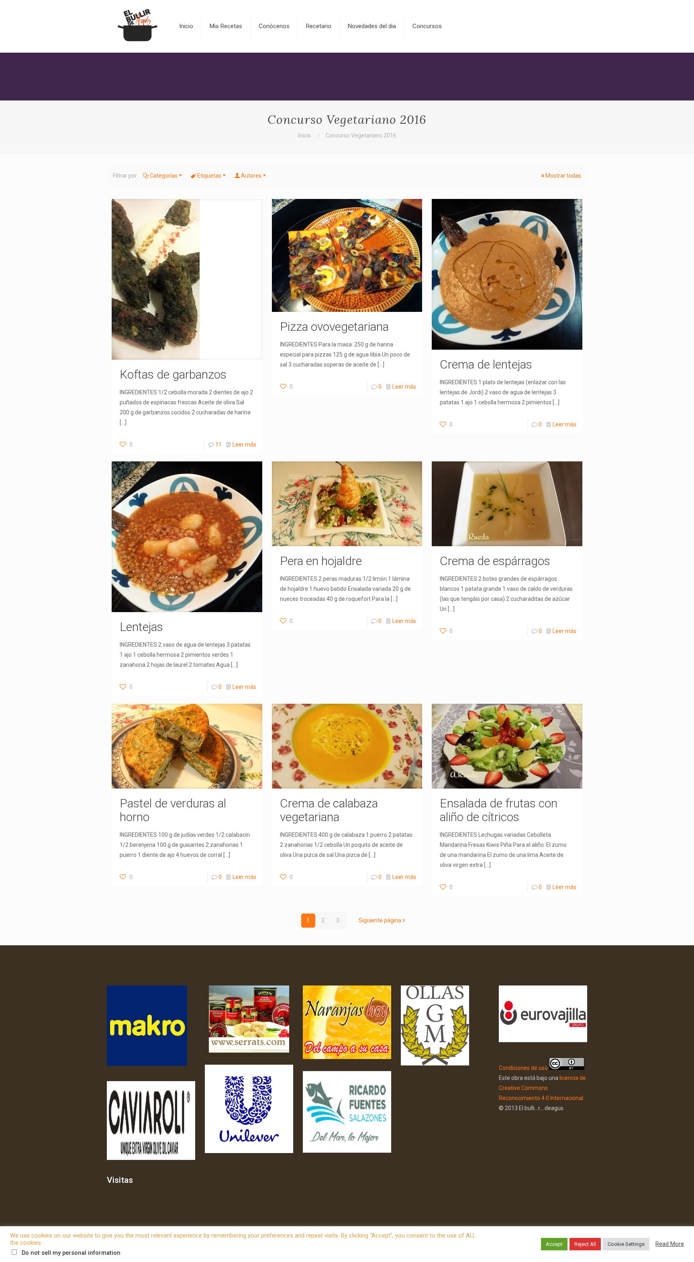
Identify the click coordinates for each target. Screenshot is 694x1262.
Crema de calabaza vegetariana (329, 810)
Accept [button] (554, 1244)
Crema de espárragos (495, 561)
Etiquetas (209, 175)
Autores (251, 175)
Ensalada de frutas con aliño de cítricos (498, 810)
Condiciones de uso (523, 1068)
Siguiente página (380, 920)
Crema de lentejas (486, 364)
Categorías (164, 175)
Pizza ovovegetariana (334, 327)
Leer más (244, 444)
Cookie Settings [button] (626, 1244)
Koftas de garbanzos (173, 374)
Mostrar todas (563, 175)
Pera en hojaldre (321, 561)
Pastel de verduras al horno (173, 810)
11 (218, 444)
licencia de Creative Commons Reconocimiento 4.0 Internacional (542, 1088)
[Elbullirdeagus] (137, 26)
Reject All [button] (585, 1244)
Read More (669, 1244)
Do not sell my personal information (71, 1252)
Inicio (304, 135)
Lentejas (141, 627)
